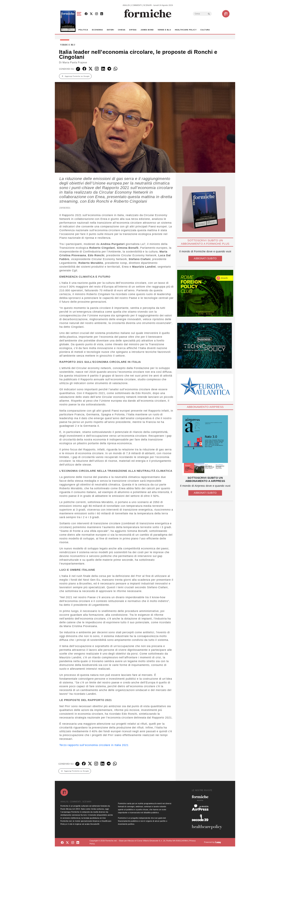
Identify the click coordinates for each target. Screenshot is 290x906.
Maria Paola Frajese (75, 62)
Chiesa (121, 30)
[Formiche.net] (226, 14)
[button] (80, 21)
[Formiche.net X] (91, 14)
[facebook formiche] (62, 843)
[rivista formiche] (205, 445)
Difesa (133, 30)
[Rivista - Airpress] (208, 807)
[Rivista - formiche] (208, 798)
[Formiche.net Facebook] (86, 14)
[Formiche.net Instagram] (96, 14)
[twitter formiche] (67, 843)
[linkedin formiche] (77, 843)
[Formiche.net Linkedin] (101, 14)
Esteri (110, 30)
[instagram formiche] (72, 843)
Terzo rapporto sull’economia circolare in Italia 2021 (94, 745)
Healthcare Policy (186, 30)
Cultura (205, 30)
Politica (83, 30)
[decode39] (208, 817)
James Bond (147, 30)
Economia (97, 30)
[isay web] (218, 842)
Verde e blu (164, 30)
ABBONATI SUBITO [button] (205, 258)
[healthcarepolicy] (208, 827)
